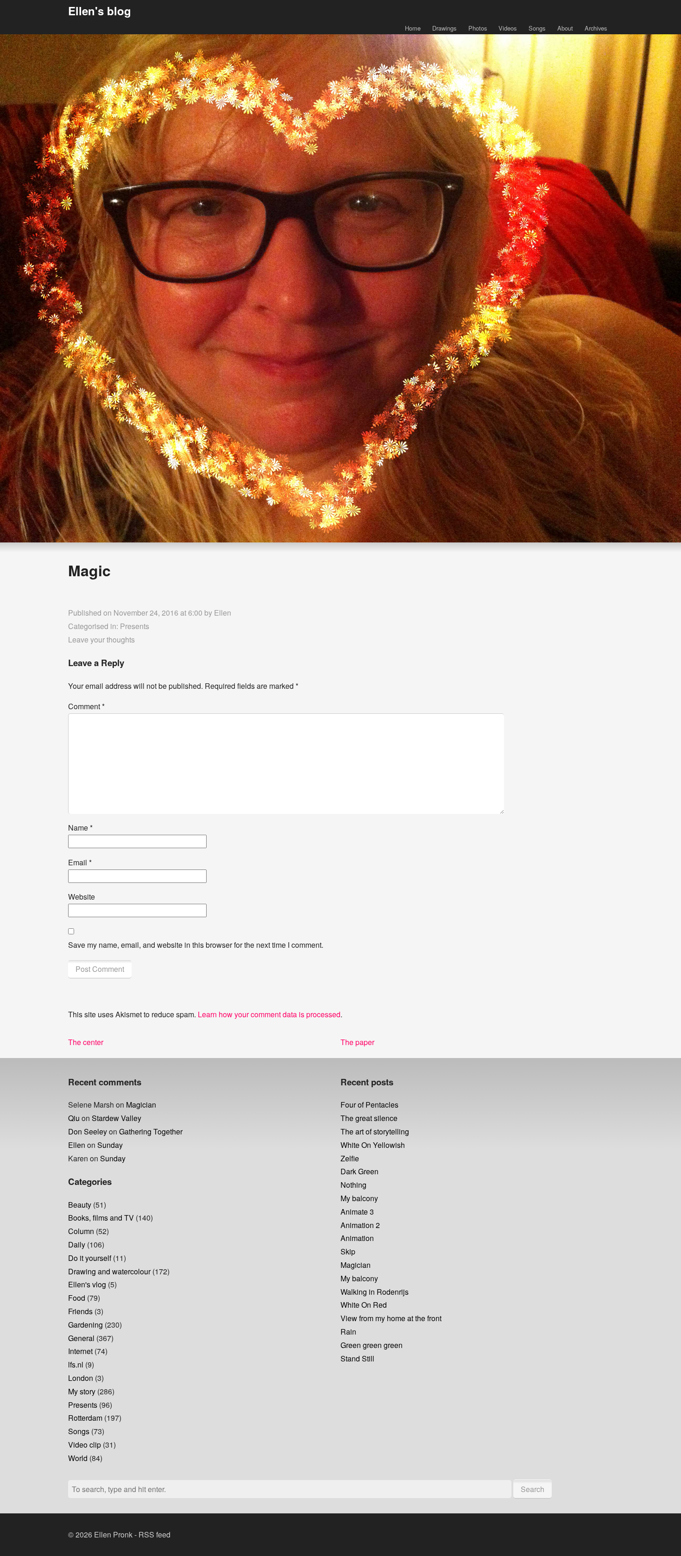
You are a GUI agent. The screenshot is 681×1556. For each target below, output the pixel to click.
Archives (596, 28)
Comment (86, 706)
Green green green (371, 1345)
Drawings (444, 28)
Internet (80, 1351)
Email (80, 862)
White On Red (363, 1304)
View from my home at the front (390, 1318)
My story (81, 1391)
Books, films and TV (101, 1217)
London (80, 1378)
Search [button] (532, 1489)
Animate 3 (357, 1211)
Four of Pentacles (369, 1104)
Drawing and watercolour (109, 1271)
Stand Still (357, 1358)
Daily (76, 1244)
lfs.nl (75, 1364)
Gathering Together (151, 1131)
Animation (357, 1238)
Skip (347, 1251)
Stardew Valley (116, 1118)
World (78, 1458)
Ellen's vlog (87, 1284)
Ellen (222, 612)
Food (76, 1297)
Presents (134, 626)
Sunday (110, 1145)
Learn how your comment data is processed (269, 1014)
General (81, 1338)
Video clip (84, 1444)
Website (81, 896)
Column (81, 1231)
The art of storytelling (374, 1131)
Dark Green (359, 1171)
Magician (141, 1104)
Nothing (353, 1184)
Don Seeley (87, 1131)
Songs (537, 28)
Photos (477, 28)
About (565, 28)
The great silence (368, 1118)
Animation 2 (360, 1225)
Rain (348, 1331)
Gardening (85, 1324)
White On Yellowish (372, 1145)
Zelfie (349, 1158)
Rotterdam (85, 1417)
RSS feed (154, 1534)
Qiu (74, 1118)
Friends (80, 1311)
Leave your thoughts (101, 639)
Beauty (79, 1204)
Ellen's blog (99, 11)
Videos (507, 28)
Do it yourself (89, 1258)
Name (80, 827)
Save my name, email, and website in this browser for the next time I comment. (195, 944)
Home (413, 28)
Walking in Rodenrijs (374, 1291)
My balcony (359, 1198)
